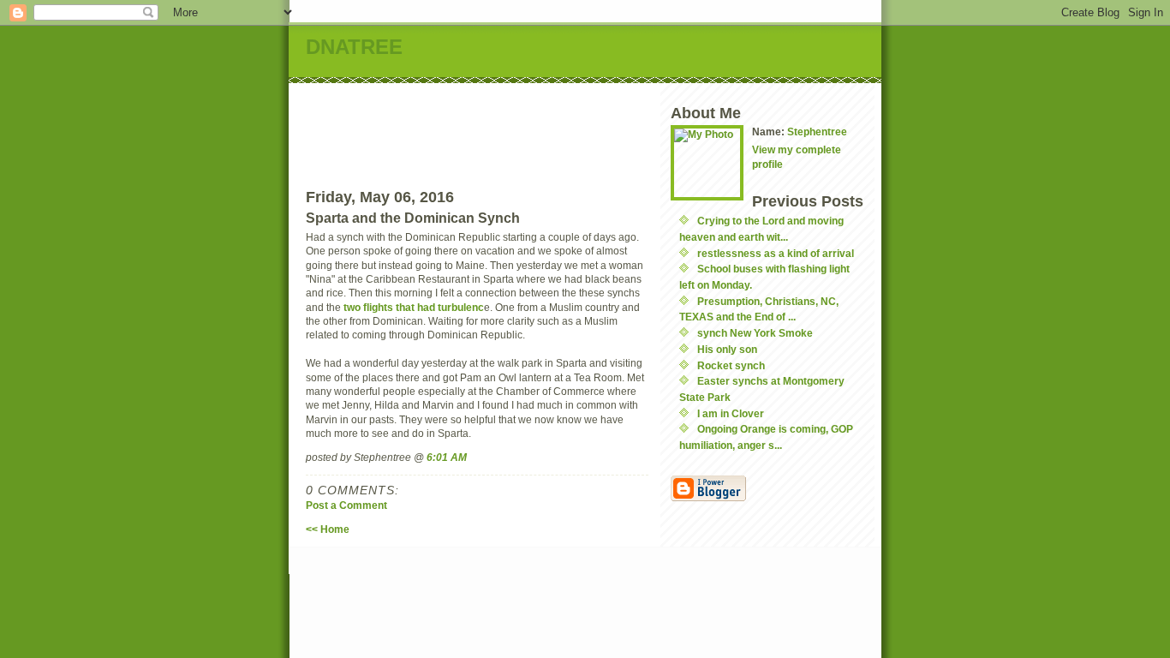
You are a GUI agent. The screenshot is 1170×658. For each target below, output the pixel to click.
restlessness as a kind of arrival (775, 253)
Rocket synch (731, 365)
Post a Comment (346, 505)
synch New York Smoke (755, 332)
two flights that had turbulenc (413, 307)
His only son (727, 349)
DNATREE (354, 46)
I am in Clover (730, 413)
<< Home (327, 529)
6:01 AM (447, 457)
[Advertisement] (620, 121)
